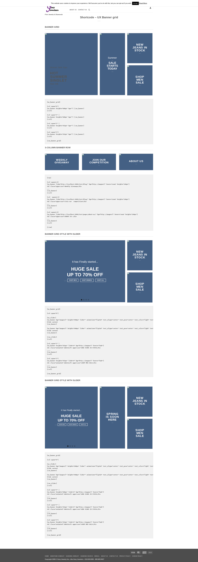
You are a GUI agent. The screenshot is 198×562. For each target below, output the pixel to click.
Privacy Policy (125, 556)
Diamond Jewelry (72, 556)
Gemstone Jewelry (57, 556)
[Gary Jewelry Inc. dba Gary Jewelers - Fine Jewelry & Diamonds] (55, 7)
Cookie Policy (137, 556)
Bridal (97, 556)
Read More (143, 3)
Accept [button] (135, 3)
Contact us (82, 10)
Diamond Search (87, 556)
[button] (150, 7)
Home (47, 556)
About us (73, 10)
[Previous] (49, 271)
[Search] (89, 10)
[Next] (121, 271)
